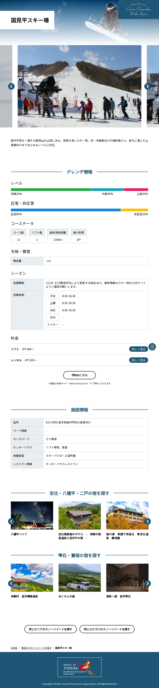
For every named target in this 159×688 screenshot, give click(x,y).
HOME (14, 648)
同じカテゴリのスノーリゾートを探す (107, 629)
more (14, 503)
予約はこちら (79, 375)
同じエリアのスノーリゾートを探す (50, 629)
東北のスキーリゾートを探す (36, 648)
